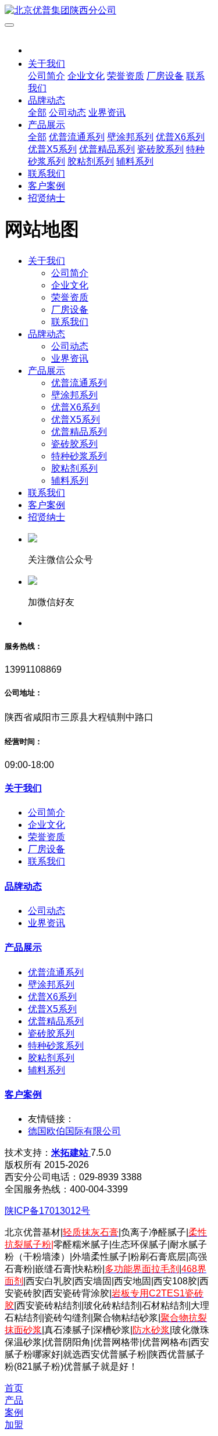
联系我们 (46, 493)
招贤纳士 (46, 517)
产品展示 (46, 371)
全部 (37, 112)
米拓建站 (71, 1153)
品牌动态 (46, 334)
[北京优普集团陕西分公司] (109, 11)
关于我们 (46, 261)
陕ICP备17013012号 (47, 1211)
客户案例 (46, 505)
